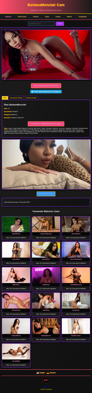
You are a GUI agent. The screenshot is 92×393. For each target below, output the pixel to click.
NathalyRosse (46, 335)
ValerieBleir (16, 259)
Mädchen (8, 16)
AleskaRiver (46, 259)
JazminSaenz (75, 234)
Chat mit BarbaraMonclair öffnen (46, 86)
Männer (69, 16)
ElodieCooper (76, 335)
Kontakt (46, 386)
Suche (60, 23)
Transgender (83, 16)
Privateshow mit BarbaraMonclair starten (46, 124)
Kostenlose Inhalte (16, 98)
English (42, 372)
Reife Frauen (22, 16)
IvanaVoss (76, 310)
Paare (47, 16)
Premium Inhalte (31, 98)
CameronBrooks (46, 234)
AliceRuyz (46, 310)
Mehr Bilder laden (46, 194)
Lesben (58, 16)
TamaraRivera (16, 335)
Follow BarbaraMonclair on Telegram (47, 92)
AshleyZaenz (16, 310)
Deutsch (53, 372)
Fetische (35, 16)
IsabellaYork (16, 234)
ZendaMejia (16, 361)
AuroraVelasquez (76, 259)
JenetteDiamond (76, 284)
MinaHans (16, 284)
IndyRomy (46, 284)
